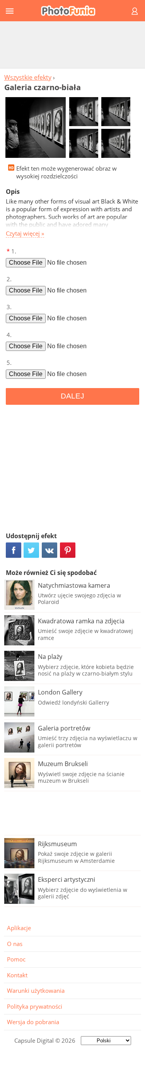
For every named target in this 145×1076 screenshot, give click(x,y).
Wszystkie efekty (27, 77)
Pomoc (16, 959)
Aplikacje (19, 928)
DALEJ (72, 396)
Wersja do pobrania (33, 1022)
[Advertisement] (73, 44)
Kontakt (17, 975)
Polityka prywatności (34, 1006)
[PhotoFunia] (71, 10)
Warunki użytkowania (36, 990)
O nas (14, 944)
